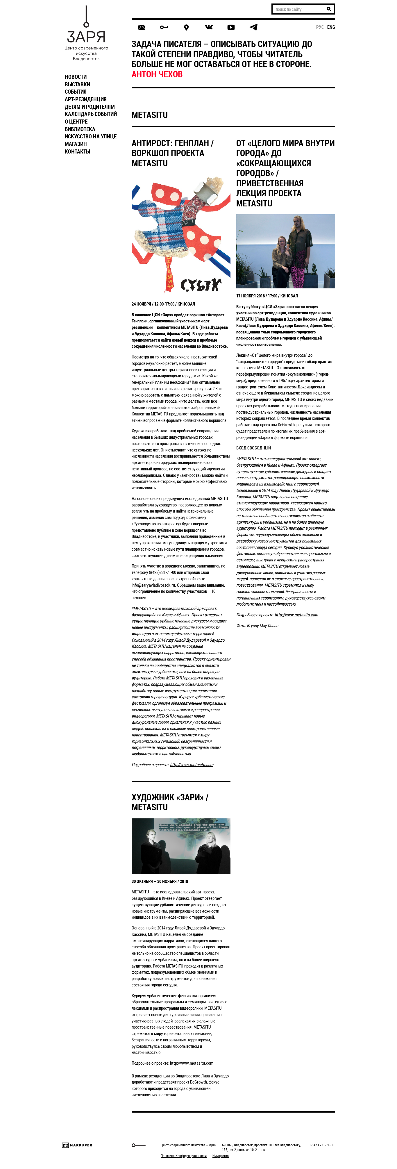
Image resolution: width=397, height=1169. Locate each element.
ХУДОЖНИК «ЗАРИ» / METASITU (170, 802)
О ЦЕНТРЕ (76, 121)
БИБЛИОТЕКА (80, 129)
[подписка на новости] (141, 27)
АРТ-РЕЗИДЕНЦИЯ (86, 99)
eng (331, 27)
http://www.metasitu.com (191, 764)
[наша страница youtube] (231, 27)
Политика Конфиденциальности (184, 1155)
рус (320, 27)
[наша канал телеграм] (253, 27)
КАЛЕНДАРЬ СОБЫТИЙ (91, 114)
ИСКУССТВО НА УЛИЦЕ (91, 136)
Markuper (77, 1145)
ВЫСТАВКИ (77, 84)
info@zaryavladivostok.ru (153, 585)
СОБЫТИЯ (76, 91)
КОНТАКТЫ (77, 151)
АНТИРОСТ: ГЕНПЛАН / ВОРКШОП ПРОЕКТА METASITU (173, 153)
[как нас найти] (186, 27)
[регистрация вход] (164, 27)
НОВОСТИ (76, 77)
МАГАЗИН (76, 144)
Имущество (220, 1155)
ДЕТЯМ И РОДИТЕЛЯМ (90, 106)
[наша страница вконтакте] (209, 27)
